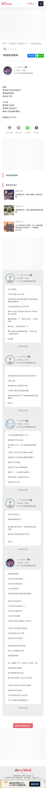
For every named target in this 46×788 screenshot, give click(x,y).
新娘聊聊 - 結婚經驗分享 (18, 43)
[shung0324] (10, 503)
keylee (22, 420)
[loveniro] (8, 70)
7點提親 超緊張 (36, 43)
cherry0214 (24, 275)
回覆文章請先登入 (23, 725)
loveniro (20, 67)
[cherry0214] (10, 278)
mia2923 (23, 356)
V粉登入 (30, 3)
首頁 (4, 43)
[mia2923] (10, 360)
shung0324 (24, 500)
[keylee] (10, 424)
